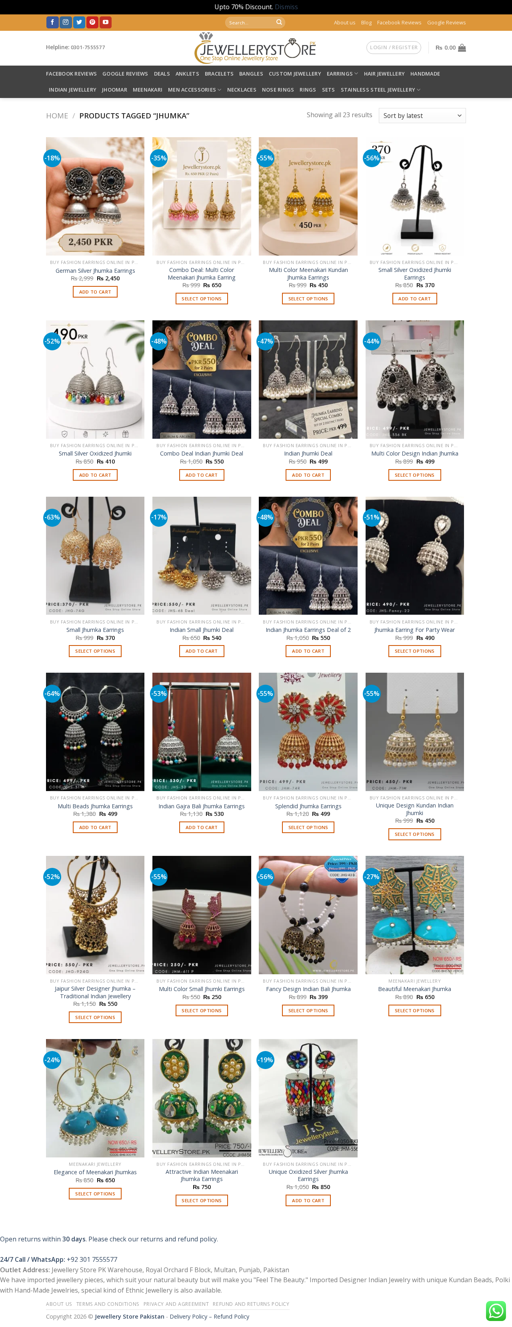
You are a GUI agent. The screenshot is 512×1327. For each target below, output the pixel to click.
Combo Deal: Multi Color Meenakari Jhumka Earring (202, 273)
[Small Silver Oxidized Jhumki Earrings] (415, 196)
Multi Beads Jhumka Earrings (95, 806)
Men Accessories (192, 89)
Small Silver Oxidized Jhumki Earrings (414, 273)
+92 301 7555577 (92, 1259)
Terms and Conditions (108, 1304)
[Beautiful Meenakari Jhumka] (415, 915)
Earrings (340, 73)
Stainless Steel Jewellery (378, 89)
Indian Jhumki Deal (308, 453)
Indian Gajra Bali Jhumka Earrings (201, 806)
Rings (308, 89)
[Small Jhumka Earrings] (95, 556)
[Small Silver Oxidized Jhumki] (95, 379)
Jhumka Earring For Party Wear (414, 630)
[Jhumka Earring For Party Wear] (415, 556)
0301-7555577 (88, 47)
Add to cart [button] (95, 292)
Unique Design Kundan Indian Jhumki (415, 809)
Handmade (425, 73)
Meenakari (147, 89)
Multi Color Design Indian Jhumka (414, 453)
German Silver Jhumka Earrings (95, 270)
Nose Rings (278, 89)
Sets (328, 89)
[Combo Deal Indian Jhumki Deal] (201, 379)
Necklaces (241, 89)
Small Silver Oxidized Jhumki (95, 453)
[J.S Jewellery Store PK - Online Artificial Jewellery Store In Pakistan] (256, 48)
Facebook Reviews (399, 22)
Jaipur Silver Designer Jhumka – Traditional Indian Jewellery (95, 992)
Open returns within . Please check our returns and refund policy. (109, 1239)
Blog (366, 22)
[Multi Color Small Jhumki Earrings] (201, 915)
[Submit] (279, 22)
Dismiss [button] (286, 6)
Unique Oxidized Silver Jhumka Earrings (308, 1175)
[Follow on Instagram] (66, 22)
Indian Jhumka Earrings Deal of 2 (308, 630)
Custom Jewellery (295, 73)
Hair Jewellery (384, 73)
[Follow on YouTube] (106, 22)
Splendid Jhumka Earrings (308, 806)
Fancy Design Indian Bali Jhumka (308, 989)
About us (345, 22)
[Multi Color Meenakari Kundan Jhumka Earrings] (308, 196)
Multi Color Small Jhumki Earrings (202, 989)
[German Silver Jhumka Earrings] (95, 196)
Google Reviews (446, 22)
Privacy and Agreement (176, 1304)
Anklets (187, 73)
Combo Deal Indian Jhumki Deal (201, 453)
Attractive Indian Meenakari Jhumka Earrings (202, 1175)
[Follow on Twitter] (79, 22)
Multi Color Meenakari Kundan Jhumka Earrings (308, 273)
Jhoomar (114, 89)
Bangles (251, 73)
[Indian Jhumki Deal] (308, 379)
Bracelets (219, 73)
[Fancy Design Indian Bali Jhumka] (308, 915)
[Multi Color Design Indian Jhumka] (415, 379)
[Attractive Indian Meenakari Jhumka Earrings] (201, 1098)
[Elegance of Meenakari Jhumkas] (95, 1098)
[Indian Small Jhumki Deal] (201, 556)
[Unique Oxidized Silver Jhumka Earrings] (308, 1098)
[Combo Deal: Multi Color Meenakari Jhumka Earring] (201, 196)
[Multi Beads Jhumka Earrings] (95, 732)
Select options (202, 299)
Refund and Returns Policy (251, 1304)
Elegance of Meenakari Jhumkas (95, 1172)
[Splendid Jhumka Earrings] (308, 732)
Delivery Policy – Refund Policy (209, 1316)
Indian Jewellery (72, 89)
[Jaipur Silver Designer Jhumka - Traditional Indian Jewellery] (95, 915)
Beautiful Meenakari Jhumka (414, 989)
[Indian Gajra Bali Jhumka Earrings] (201, 732)
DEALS (162, 73)
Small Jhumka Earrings (95, 630)
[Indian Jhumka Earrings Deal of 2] (308, 556)
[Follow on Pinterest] (92, 22)
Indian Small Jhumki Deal (202, 630)
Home (57, 115)
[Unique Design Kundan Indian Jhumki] (415, 732)
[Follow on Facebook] (52, 22)
